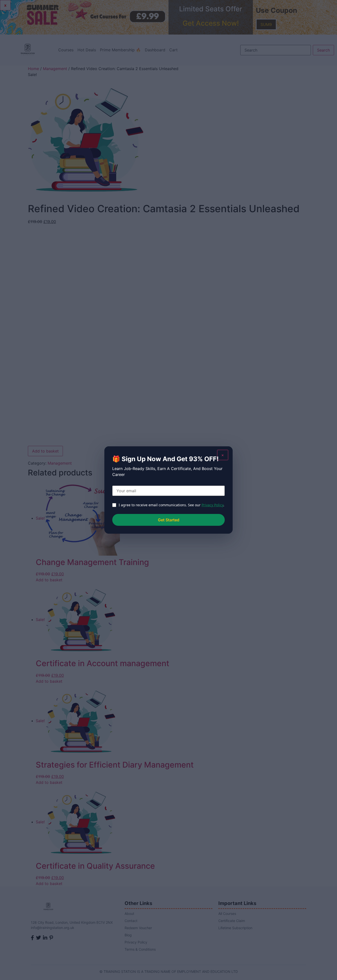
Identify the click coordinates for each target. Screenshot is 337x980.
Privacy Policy (212, 505)
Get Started (168, 519)
